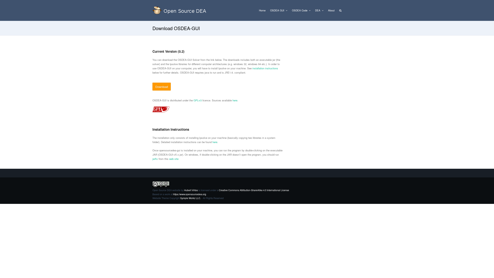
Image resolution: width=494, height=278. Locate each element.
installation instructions (265, 68)
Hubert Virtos (191, 190)
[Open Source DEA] (181, 10)
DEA (318, 10)
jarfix (155, 159)
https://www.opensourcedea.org (189, 194)
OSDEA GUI (277, 10)
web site (173, 159)
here (235, 100)
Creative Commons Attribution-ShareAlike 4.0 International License (254, 190)
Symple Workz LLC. (190, 198)
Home (262, 10)
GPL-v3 (198, 100)
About (331, 10)
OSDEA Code (300, 10)
